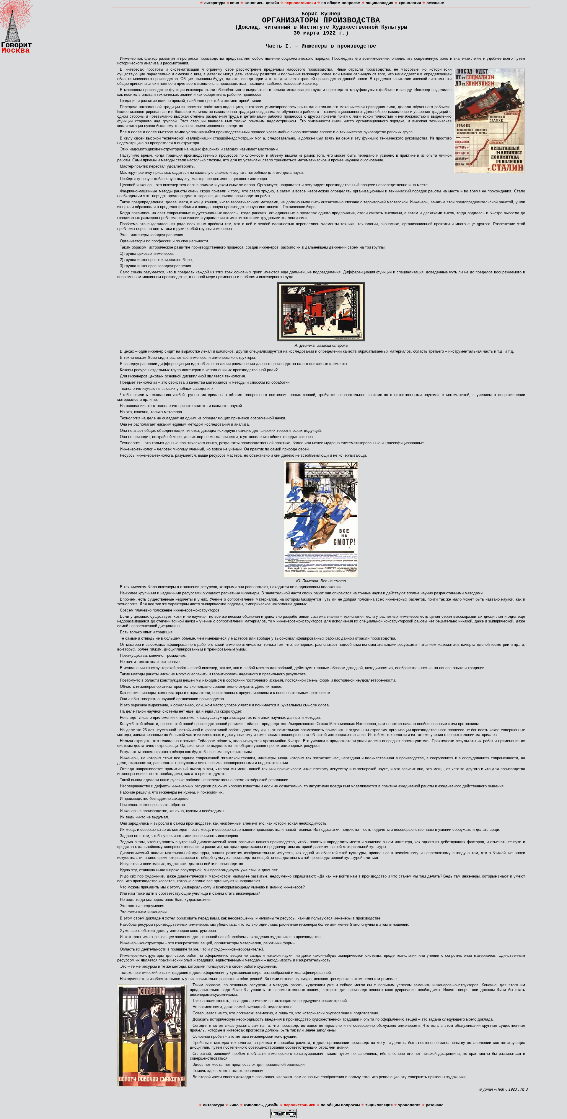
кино (234, 3)
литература (214, 3)
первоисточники (300, 3)
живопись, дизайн (261, 3)
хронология (409, 3)
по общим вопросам (340, 3)
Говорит (16, 45)
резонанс (435, 3)
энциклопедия (379, 3)
